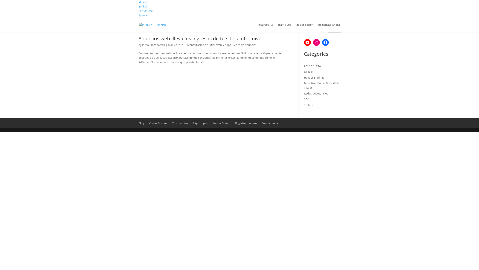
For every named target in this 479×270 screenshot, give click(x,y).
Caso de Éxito (312, 66)
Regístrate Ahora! (329, 24)
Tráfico (308, 105)
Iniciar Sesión (304, 24)
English (143, 6)
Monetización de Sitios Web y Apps (209, 45)
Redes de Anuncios (245, 45)
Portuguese (145, 11)
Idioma (142, 2)
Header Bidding (314, 77)
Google (308, 72)
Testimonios (180, 123)
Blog (141, 123)
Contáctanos (270, 123)
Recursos (263, 24)
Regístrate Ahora (246, 123)
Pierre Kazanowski (153, 45)
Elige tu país (200, 123)
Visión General (158, 123)
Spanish (143, 15)
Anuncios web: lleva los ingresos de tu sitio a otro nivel (200, 38)
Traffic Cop (285, 24)
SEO (306, 99)
